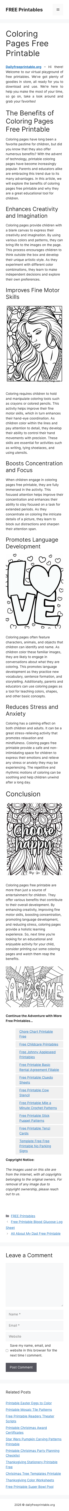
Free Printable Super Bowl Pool (29, 1487)
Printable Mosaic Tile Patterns (29, 1410)
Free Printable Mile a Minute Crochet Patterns (38, 1105)
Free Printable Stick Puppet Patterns (34, 1118)
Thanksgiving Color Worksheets (30, 1480)
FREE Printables (24, 10)
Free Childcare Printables (38, 1044)
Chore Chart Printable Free (36, 1034)
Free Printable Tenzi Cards (34, 1130)
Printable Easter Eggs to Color (29, 1403)
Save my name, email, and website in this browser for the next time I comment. (33, 1350)
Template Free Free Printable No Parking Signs (35, 1146)
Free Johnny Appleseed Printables (37, 1054)
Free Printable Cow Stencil (34, 1092)
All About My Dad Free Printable (36, 1233)
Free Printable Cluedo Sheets (36, 1080)
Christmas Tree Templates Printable (33, 1474)
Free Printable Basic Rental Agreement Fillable (39, 1067)
